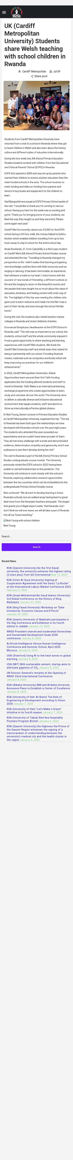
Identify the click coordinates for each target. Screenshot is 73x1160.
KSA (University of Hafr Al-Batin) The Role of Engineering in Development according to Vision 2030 (36, 700)
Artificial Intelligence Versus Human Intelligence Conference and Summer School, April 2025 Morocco (36, 647)
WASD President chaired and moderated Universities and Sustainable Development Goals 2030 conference (39, 635)
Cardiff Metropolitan (34, 71)
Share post (40, 76)
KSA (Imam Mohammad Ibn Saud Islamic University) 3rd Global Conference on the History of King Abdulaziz (38, 599)
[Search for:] (36, 538)
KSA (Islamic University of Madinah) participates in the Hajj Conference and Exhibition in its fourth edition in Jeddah (38, 623)
